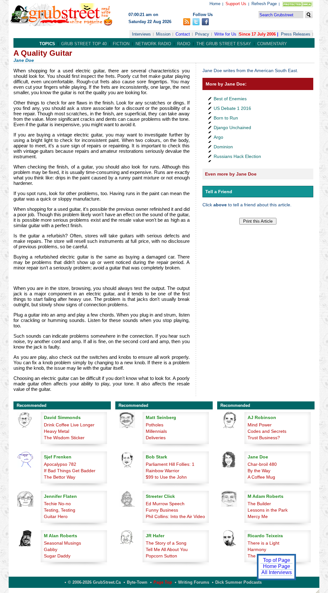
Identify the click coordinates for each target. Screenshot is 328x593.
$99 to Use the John (166, 477)
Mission (163, 34)
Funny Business (162, 510)
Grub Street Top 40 (84, 43)
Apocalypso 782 (60, 464)
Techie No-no (57, 503)
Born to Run (226, 117)
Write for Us (225, 34)
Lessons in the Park (268, 510)
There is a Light (263, 543)
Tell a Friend (218, 191)
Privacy (202, 34)
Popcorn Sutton (161, 555)
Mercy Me (258, 516)
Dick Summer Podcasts (238, 582)
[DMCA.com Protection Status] (296, 5)
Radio (183, 43)
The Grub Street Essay (223, 43)
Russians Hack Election (237, 156)
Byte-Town (137, 582)
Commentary (272, 43)
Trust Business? (264, 437)
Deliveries (156, 437)
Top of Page (276, 560)
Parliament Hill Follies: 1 (170, 464)
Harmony (257, 549)
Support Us (236, 3)
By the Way (259, 470)
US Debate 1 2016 (232, 108)
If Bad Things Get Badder (69, 470)
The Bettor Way (59, 477)
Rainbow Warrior (162, 470)
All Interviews (276, 572)
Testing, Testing (59, 510)
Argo (218, 137)
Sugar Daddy (57, 555)
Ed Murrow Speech (165, 503)
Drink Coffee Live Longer (69, 424)
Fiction (121, 43)
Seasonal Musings (62, 543)
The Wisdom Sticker (64, 437)
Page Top (162, 582)
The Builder (259, 503)
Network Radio (153, 43)
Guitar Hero (56, 516)
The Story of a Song (166, 543)
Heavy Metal (56, 431)
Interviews (141, 34)
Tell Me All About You (167, 549)
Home (214, 3)
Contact (183, 34)
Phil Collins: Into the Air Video (175, 516)
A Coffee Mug (261, 477)
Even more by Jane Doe (231, 174)
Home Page (276, 566)
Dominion (223, 146)
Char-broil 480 (262, 464)
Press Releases (295, 34)
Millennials (156, 431)
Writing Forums (193, 582)
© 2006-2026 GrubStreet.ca (94, 582)
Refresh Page (264, 3)
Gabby (50, 549)
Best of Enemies (230, 98)
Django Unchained (232, 127)
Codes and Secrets (267, 431)
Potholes (154, 424)
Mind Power (260, 424)
